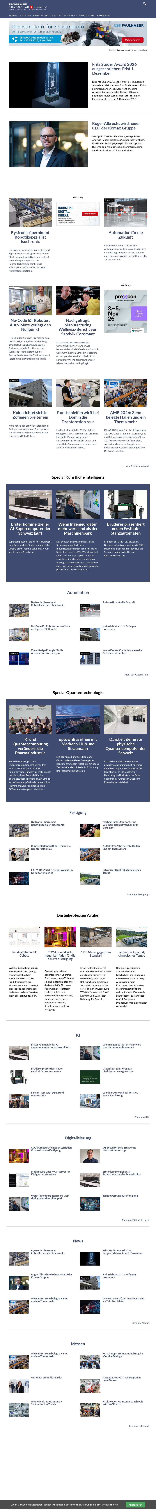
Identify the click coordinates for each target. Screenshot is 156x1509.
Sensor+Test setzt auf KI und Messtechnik (47, 1094)
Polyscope (25, 15)
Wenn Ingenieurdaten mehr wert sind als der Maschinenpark (122, 1046)
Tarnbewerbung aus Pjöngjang (120, 1195)
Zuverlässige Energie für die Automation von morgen (47, 652)
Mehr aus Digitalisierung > (136, 1219)
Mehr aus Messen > (139, 1425)
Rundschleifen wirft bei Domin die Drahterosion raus (51, 847)
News (78, 1240)
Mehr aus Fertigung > (138, 894)
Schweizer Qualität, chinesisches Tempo (122, 871)
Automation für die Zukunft (119, 602)
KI (78, 1034)
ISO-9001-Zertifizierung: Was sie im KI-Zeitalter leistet (52, 871)
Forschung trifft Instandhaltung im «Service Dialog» (123, 1355)
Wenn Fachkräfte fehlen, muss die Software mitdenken (122, 652)
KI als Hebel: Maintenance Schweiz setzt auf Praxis (123, 1403)
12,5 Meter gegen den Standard (96, 953)
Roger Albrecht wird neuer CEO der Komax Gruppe (116, 125)
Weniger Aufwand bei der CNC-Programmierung (121, 1094)
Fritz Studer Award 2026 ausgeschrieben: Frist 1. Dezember (114, 69)
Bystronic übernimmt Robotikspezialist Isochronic (47, 604)
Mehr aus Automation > (137, 674)
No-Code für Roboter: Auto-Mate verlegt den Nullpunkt (50, 628)
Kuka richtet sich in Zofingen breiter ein (119, 628)
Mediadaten (103, 15)
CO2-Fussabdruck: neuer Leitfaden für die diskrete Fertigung (60, 955)
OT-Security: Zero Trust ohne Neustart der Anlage (119, 1149)
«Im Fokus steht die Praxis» (46, 1377)
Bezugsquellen (53, 15)
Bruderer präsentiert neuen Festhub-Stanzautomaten (47, 1070)
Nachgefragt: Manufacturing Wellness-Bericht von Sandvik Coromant (120, 824)
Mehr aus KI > (142, 1116)
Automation (78, 592)
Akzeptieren (135, 1504)
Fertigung (78, 812)
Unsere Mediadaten (139, 50)
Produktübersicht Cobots (24, 953)
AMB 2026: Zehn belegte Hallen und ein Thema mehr (121, 847)
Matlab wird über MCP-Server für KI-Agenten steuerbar (50, 1173)
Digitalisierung (78, 1137)
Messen (78, 1343)
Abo (93, 15)
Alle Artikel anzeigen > (138, 465)
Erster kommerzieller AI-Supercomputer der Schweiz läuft (50, 1046)
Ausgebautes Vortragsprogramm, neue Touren (122, 1379)
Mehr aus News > (140, 1322)
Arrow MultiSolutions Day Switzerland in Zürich (46, 1403)
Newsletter (70, 15)
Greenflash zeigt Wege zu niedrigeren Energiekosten (118, 1070)
